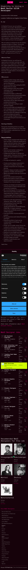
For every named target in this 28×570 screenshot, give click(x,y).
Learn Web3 (4, 521)
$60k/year (16, 459)
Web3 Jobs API (5, 557)
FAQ (3, 540)
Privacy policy (5, 559)
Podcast (3, 555)
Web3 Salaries (5, 515)
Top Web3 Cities (5, 519)
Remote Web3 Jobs (6, 511)
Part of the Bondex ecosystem (20, 567)
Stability (14, 251)
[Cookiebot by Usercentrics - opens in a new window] (20, 255)
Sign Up (3, 563)
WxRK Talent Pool (6, 544)
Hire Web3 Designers (8, 509)
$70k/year (3, 480)
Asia (3, 526)
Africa (3, 530)
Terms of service (5, 551)
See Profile (3, 463)
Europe (3, 528)
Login (3, 561)
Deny (14, 313)
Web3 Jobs (23, 2)
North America (5, 534)
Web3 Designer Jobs (10, 332)
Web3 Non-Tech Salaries (7, 517)
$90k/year (3, 459)
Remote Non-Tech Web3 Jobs (8, 513)
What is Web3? (5, 538)
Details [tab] (14, 259)
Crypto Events (5, 553)
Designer (2, 461)
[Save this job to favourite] (26, 338)
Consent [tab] (5, 259)
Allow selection (14, 308)
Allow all (14, 304)
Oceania (4, 532)
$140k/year (16, 480)
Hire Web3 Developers (7, 523)
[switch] (24, 288)
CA (19, 339)
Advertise (4, 549)
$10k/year (3, 500)
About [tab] (23, 259)
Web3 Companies (6, 542)
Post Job (10, 2)
